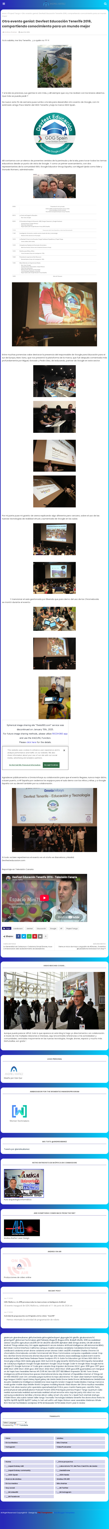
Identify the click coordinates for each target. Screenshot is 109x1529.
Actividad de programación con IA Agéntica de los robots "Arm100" (29, 1316)
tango (42, 1397)
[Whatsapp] (29, 936)
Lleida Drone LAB (75, 1379)
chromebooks (21, 1353)
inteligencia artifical (13, 1374)
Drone (19, 1355)
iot (5, 1376)
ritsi (84, 1392)
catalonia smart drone (24, 1350)
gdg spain (36, 1361)
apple (35, 1345)
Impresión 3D (77, 1371)
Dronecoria (27, 1355)
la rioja (55, 1376)
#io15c (80, 1340)
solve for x (68, 1395)
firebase (34, 1358)
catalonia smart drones (46, 1350)
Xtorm (69, 1403)
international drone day (51, 1374)
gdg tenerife (62, 1361)
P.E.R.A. (60, 1387)
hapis (12, 1371)
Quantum (92, 1390)
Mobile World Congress (38, 1384)
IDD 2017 (56, 1371)
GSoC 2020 (24, 1369)
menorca (99, 1382)
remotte (60, 1392)
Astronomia (92, 1345)
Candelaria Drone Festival (85, 1348)
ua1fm (51, 1400)
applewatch (44, 1345)
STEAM (7, 1397)
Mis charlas (62, 1483)
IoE (101, 1374)
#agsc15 (53, 1340)
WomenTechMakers (17, 1403)
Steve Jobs (16, 1397)
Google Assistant (41, 1363)
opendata (36, 1387)
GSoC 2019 (13, 1369)
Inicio (4, 13)
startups (95, 1395)
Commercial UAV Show (47, 1353)
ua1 (45, 1400)
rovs (98, 1392)
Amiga (76, 1342)
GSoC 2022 (44, 1369)
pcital (6, 1390)
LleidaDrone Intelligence (23, 1382)
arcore (53, 1345)
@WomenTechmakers (25, 1340)
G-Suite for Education (68, 1358)
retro (67, 1392)
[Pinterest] (34, 936)
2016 (86, 1340)
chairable (75, 1350)
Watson (66, 1400)
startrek (87, 1395)
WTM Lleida (60, 1403)
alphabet (63, 1342)
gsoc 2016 (85, 1366)
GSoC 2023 (55, 1369)
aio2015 (33, 1342)
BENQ (101, 1345)
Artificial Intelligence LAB (76, 1345)
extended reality (11, 1358)
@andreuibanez (20, 1337)
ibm (50, 1371)
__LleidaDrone (63, 1470)
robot (89, 1392)
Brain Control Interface (19, 1348)
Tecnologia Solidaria (63, 1397)
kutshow (47, 1376)
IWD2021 (14, 1376)
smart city (58, 1395)
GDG (90, 1358)
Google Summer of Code (26, 1366)
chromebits (9, 1353)
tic (103, 1397)
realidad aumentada (32, 1392)
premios (70, 1390)
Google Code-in (70, 1363)
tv (39, 1400)
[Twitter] (23, 936)
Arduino (60, 1345)
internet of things (91, 1374)
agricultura (24, 1342)
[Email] (40, 936)
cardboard (17, 928)
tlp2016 (21, 1400)
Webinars (90, 1400)
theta (99, 1397)
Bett (6, 1348)
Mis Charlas (62, 1442)
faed (22, 1358)
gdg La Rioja (15, 1361)
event (90, 1355)
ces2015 (67, 1350)
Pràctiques (61, 1390)
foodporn (49, 1358)
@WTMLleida (43, 1340)
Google (53, 928)
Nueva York (9, 1387)
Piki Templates (45, 1512)
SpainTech (78, 1395)
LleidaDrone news (42, 1382)
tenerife (77, 1397)
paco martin (69, 1387)
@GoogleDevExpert (51, 1337)
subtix (24, 1397)
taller (36, 1397)
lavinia (96, 1376)
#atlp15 (73, 1340)
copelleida (86, 1353)
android (96, 1342)
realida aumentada (13, 1392)
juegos (40, 1376)
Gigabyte (21, 1363)
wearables (80, 1400)
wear (73, 1400)
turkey (34, 1400)
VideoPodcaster (64, 1447)
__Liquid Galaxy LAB (15, 1466)
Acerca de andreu (13, 1479)
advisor (7, 1342)
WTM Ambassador (46, 1403)
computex (76, 1353)
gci (79, 1358)
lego (101, 1376)
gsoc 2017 (94, 1366)
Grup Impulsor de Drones (62, 1366)
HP (61, 928)
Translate (23, 1425)
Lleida (52, 1379)
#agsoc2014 (63, 1340)
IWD (9, 1376)
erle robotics (59, 1355)
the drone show (89, 1397)
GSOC (77, 1366)
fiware (41, 1358)
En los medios (12, 1483)
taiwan (30, 1397)
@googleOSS (66, 1337)
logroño (54, 1382)
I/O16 (42, 1371)
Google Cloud (55, 1363)
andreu (60, 1438)
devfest (30, 928)
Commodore (64, 1353)
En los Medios (12, 1442)
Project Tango (14, 13)
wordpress (32, 1403)
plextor (32, 1390)
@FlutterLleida (35, 1337)
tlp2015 (14, 1400)
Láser (81, 1376)
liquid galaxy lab (42, 1379)
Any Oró (29, 1345)
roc (93, 1392)
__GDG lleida (63, 1474)
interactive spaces (31, 1374)
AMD (70, 1342)
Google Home (97, 1363)
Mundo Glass (64, 1384)
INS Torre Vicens (90, 1371)
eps (51, 1355)
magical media (72, 1382)
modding (54, 1384)
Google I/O (9, 1366)
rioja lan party (76, 1392)
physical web (16, 1390)
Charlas (83, 1350)
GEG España (86, 1361)
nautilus (90, 1384)
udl (55, 1400)
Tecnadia (49, 1397)
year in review (78, 1403)
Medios (83, 1382)
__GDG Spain (12, 1474)
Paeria (78, 1387)
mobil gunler (10, 1384)
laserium (88, 1376)
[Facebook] (18, 936)
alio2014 (47, 1342)
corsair (94, 1353)
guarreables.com (88, 1369)
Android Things (11, 1345)
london (61, 1382)
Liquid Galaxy (29, 1379)
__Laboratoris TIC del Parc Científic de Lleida (77, 1466)
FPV (55, 1358)
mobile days (21, 1384)
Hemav (33, 1371)
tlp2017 (28, 1400)
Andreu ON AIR (86, 1342)
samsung (8, 1395)
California (34, 1348)
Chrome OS (93, 1350)
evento (96, 1355)
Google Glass (84, 1363)
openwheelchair (49, 1387)
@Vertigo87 (9, 1340)
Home (8, 1461)
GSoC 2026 (65, 1369)
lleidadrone (88, 1379)
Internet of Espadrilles (73, 1374)
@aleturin (8, 1337)
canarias (59, 1348)
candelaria (68, 1348)
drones (36, 1355)
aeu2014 (15, 1342)
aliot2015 (55, 1342)
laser (76, 1376)
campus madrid (46, 1348)
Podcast (39, 1390)
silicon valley (47, 1395)
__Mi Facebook (13, 1496)
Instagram (10, 1447)
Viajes (60, 1400)
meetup (91, 1382)
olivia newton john (23, 1387)
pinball (25, 1390)
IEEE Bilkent (65, 1371)
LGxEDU (18, 1379)
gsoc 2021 (34, 1369)
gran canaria (44, 1366)
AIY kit (40, 1342)
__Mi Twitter (62, 1488)
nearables (99, 1384)
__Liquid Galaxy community (18, 1470)
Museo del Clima (78, 1384)
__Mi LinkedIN (12, 1492)
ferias (27, 1358)
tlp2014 (7, 1400)
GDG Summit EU (48, 1361)
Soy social (10, 1488)
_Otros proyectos (65, 1461)
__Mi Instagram (64, 1492)
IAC (46, 1371)
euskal (84, 1355)
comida (32, 1353)
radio (100, 1390)
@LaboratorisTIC (87, 1337)
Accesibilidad (94, 1340)
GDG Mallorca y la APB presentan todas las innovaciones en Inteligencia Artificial (35, 1302)
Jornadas (32, 1376)
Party (97, 1387)
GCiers (85, 1358)
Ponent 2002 (49, 1390)
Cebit (60, 1350)
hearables (24, 1371)
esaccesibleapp (73, 1355)
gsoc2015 (75, 1369)
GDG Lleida (26, 1361)
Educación (41, 928)
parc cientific (88, 1387)
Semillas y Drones (33, 1395)
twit (42, 1400)
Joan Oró (23, 1376)
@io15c (76, 1337)
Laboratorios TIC (66, 1376)
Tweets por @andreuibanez (17, 1149)
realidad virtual (49, 1392)
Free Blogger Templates (64, 1512)
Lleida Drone (61, 1379)
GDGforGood (75, 1361)
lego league (9, 1379)
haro (17, 1371)
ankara (21, 1345)
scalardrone (18, 1395)
